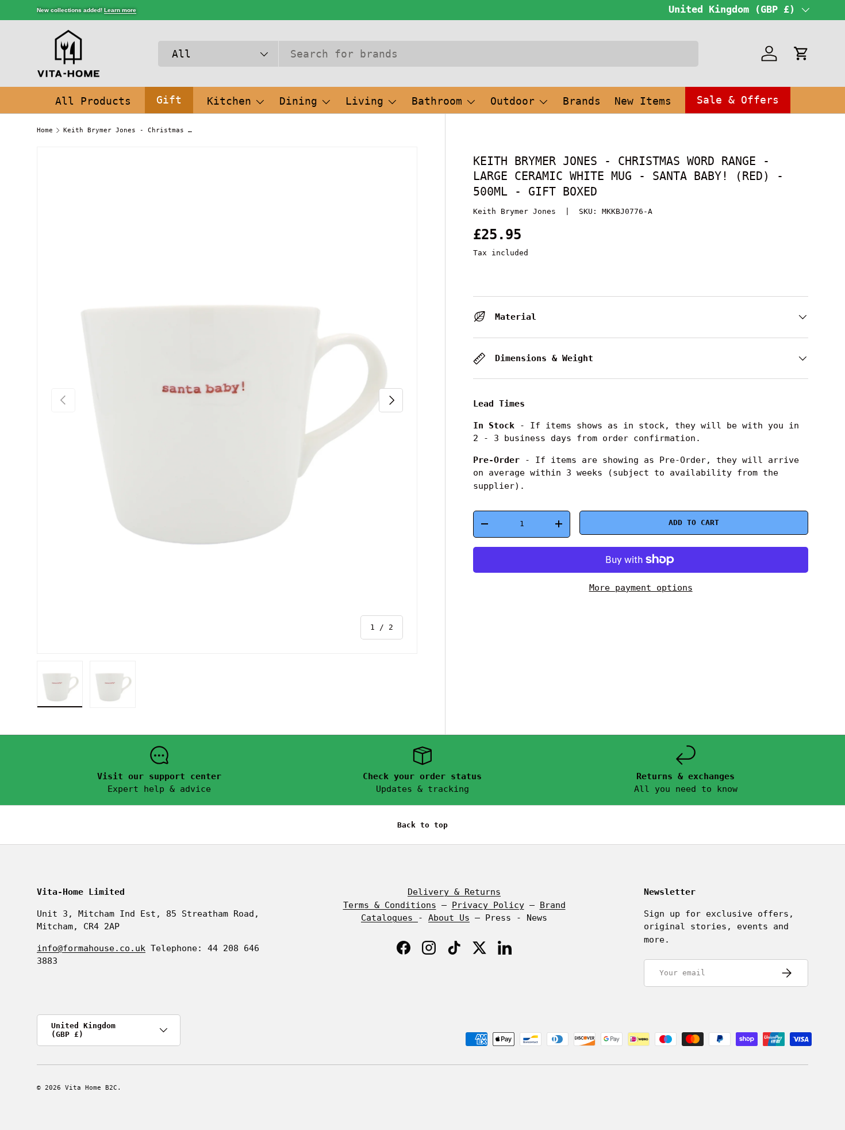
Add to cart (694, 522)
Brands (582, 101)
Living (364, 101)
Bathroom (437, 101)
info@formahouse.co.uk (91, 948)
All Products (93, 101)
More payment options (641, 587)
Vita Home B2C (91, 1087)
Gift (169, 100)
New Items (642, 101)
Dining (298, 101)
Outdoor (512, 101)
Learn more (120, 10)
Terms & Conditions (389, 905)
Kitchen (229, 101)
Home (45, 130)
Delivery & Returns (454, 892)
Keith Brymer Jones (514, 211)
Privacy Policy (488, 905)
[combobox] (428, 54)
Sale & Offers (738, 100)
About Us (449, 918)
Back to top (422, 825)
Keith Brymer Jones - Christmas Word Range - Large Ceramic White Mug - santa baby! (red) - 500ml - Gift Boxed (128, 130)
